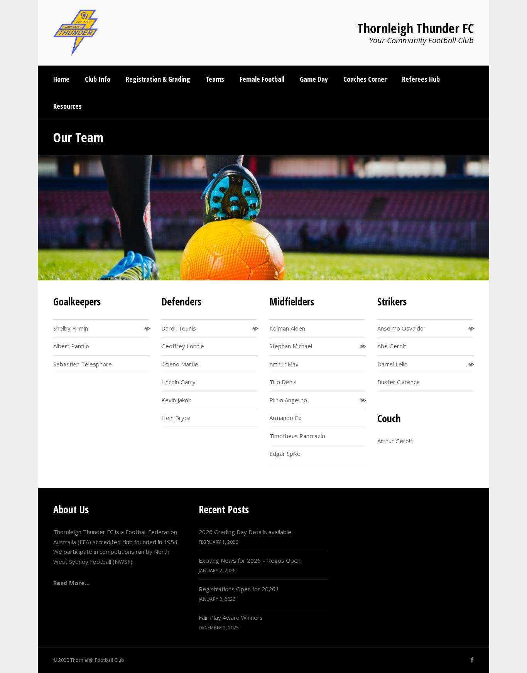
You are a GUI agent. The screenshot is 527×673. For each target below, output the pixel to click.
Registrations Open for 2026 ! (238, 589)
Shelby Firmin (70, 328)
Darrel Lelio (392, 364)
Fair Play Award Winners (231, 617)
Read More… (71, 583)
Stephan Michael (290, 346)
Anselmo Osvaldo (400, 328)
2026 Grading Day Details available (245, 532)
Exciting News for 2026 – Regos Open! (250, 560)
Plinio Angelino (288, 400)
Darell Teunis (178, 328)
